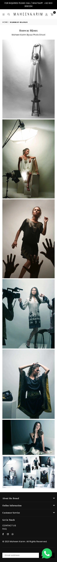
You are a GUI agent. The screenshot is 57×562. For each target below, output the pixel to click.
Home (5, 22)
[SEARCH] (8, 14)
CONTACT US (9, 525)
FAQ (4, 528)
